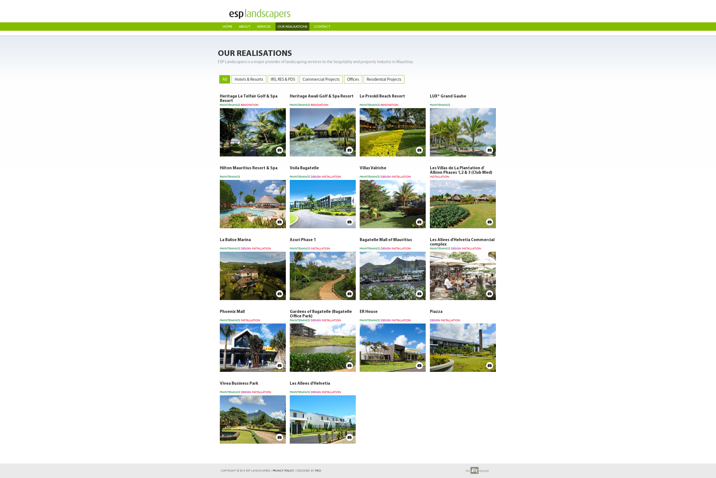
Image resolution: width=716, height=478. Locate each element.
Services (264, 26)
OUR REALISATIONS (292, 26)
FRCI (318, 470)
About (244, 26)
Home (227, 26)
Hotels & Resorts (249, 79)
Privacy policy (283, 470)
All (224, 79)
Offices (353, 79)
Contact (322, 26)
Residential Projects (384, 79)
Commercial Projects (321, 79)
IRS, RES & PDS (283, 79)
